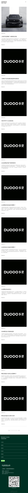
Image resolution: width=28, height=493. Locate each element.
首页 (9, 430)
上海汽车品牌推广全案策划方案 (9, 36)
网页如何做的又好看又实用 (8, 415)
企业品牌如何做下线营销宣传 (8, 163)
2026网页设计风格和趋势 (7, 331)
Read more (3, 44)
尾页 (18, 430)
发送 (3, 460)
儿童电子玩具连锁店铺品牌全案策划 (10, 78)
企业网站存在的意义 (6, 289)
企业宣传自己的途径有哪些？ (8, 247)
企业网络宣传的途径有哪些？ (8, 205)
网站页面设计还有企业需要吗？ (9, 373)
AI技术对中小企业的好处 (7, 121)
